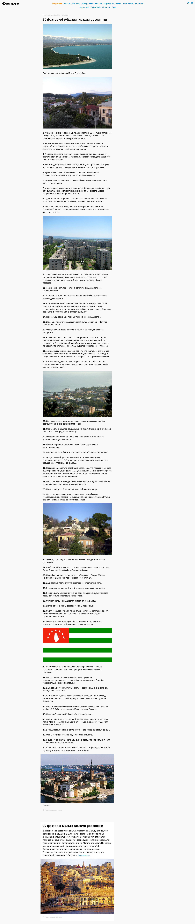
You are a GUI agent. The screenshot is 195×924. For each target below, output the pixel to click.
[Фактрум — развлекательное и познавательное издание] (11, 3)
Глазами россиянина (51, 15)
